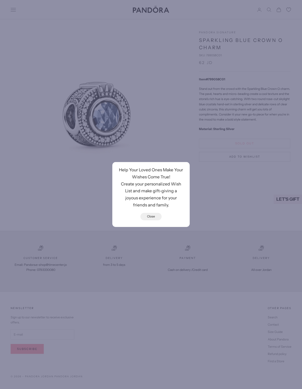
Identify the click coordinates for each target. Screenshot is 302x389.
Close (151, 216)
